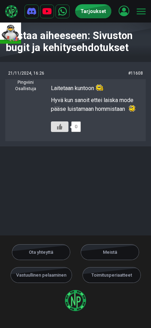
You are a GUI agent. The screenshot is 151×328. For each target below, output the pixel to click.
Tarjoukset (93, 11)
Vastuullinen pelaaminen (41, 275)
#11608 (135, 73)
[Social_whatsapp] (62, 11)
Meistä (110, 252)
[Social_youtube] (47, 11)
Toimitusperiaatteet (111, 275)
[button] (124, 11)
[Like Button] (59, 126)
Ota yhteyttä (41, 252)
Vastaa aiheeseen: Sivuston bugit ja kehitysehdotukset (69, 41)
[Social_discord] (32, 11)
